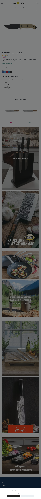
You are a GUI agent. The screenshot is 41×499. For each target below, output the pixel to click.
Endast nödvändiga (27, 496)
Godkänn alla (13, 496)
